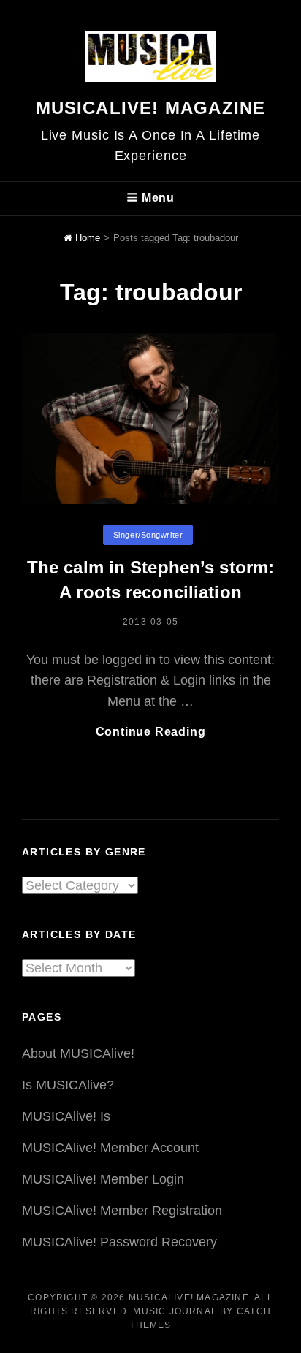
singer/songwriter (148, 534)
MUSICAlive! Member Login (103, 1179)
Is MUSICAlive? (68, 1085)
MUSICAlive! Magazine (151, 108)
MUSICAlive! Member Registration (122, 1210)
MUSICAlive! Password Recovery (119, 1242)
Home (86, 237)
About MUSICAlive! (78, 1053)
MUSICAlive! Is (66, 1116)
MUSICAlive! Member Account (110, 1147)
